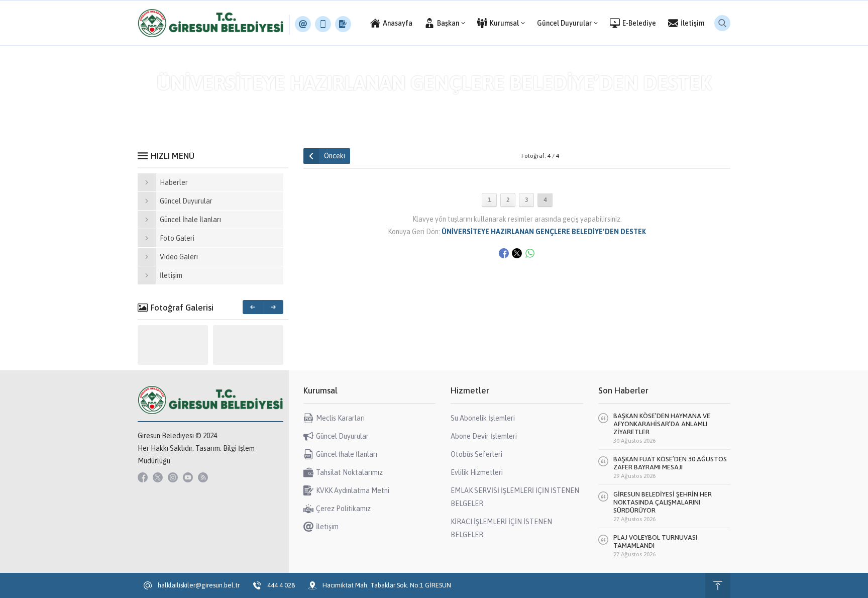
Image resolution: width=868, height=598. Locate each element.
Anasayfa (330, 104)
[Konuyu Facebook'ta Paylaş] (504, 253)
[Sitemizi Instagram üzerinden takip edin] (173, 477)
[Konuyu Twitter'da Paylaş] (517, 253)
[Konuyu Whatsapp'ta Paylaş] (530, 253)
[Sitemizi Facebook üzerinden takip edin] (143, 477)
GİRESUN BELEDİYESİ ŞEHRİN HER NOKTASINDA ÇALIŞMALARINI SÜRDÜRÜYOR (662, 502)
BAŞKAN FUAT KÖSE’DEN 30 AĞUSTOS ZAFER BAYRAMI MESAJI (670, 463)
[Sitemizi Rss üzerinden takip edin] (203, 477)
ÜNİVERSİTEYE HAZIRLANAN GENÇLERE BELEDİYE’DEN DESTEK (452, 104)
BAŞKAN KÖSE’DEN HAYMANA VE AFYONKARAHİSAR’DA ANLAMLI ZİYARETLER (661, 424)
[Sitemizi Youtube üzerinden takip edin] (188, 477)
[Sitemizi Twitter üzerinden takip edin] (158, 477)
